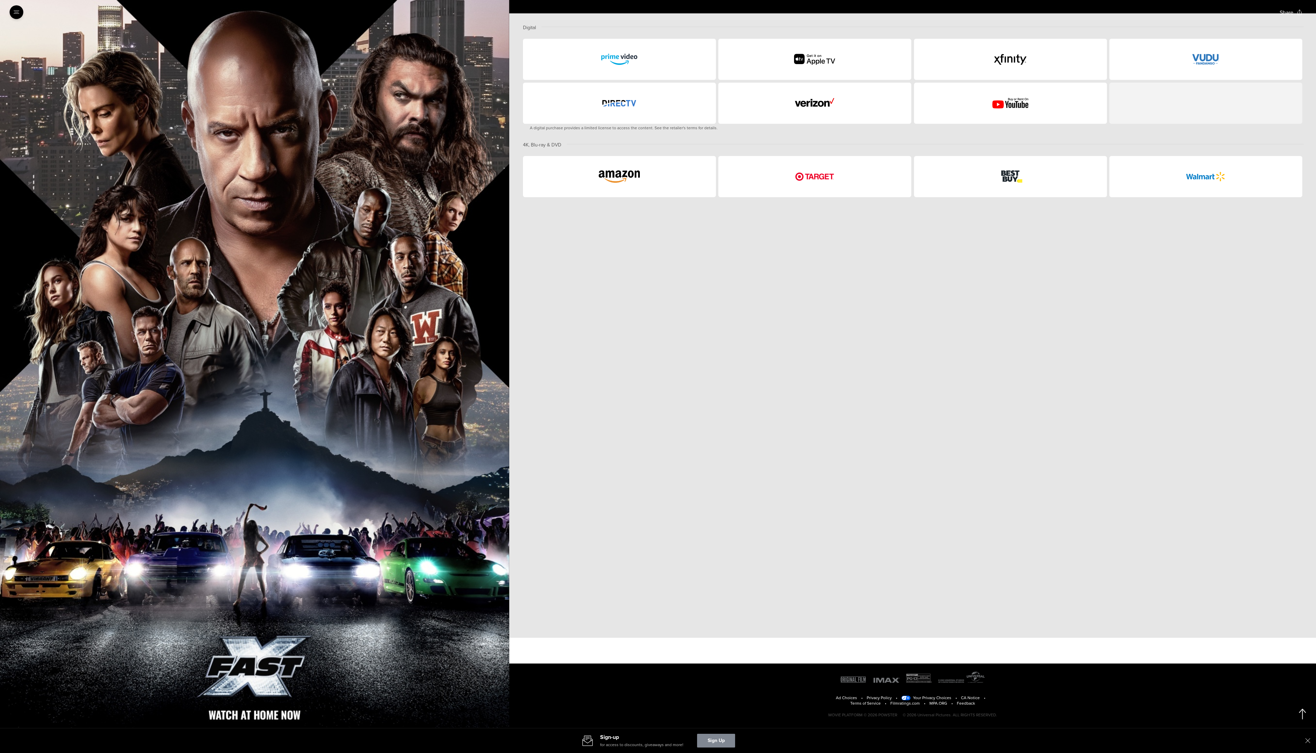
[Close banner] (1308, 740)
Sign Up (716, 740)
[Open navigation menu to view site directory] (18, 12)
